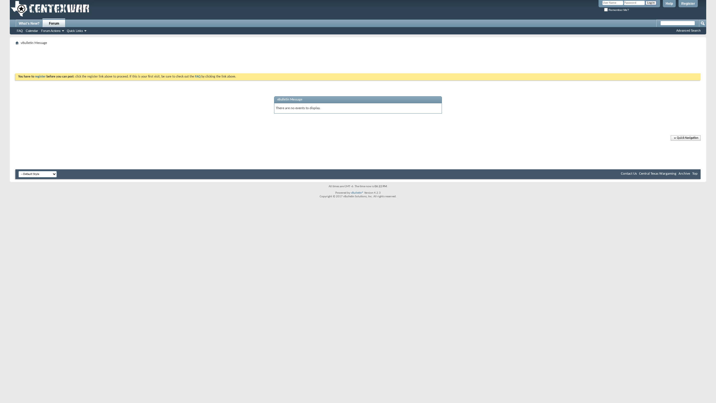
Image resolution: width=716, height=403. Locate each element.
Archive (684, 173)
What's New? (29, 23)
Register (688, 4)
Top (695, 173)
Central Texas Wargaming (657, 173)
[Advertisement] (117, 59)
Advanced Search (688, 30)
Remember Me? (618, 9)
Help (669, 4)
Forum (54, 23)
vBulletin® (357, 193)
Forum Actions (51, 30)
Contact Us (629, 173)
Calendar (32, 30)
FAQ (20, 30)
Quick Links (75, 30)
